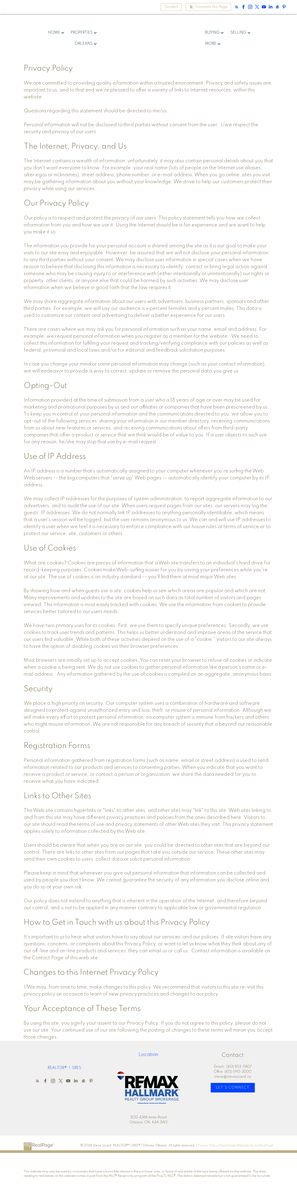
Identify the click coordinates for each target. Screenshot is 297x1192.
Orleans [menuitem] (84, 44)
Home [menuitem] (54, 33)
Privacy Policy (208, 1145)
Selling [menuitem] (238, 33)
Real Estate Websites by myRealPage (246, 1145)
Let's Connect (233, 1087)
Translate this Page (211, 7)
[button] (171, 7)
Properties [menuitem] (82, 33)
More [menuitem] (210, 44)
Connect (171, 7)
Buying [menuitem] (212, 33)
